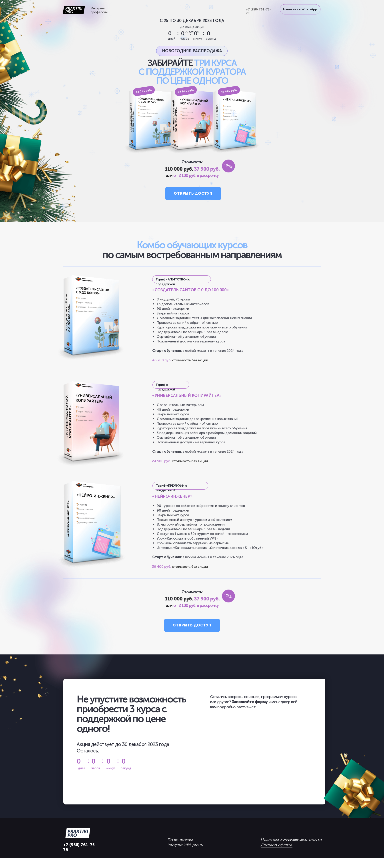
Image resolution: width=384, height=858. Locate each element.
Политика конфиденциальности (291, 839)
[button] (193, 193)
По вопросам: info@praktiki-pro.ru (185, 842)
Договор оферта (276, 844)
